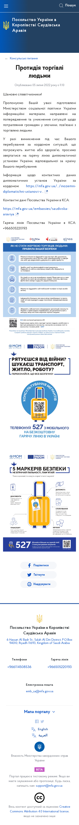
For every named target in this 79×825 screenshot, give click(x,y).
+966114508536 (19, 667)
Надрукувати (41, 584)
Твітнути (39, 574)
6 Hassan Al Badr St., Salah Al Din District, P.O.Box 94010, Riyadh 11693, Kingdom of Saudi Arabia (39, 641)
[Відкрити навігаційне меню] (6, 6)
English (43, 729)
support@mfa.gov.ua (49, 785)
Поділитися (41, 565)
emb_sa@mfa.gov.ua (39, 691)
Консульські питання (24, 58)
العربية (42, 735)
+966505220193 (60, 667)
